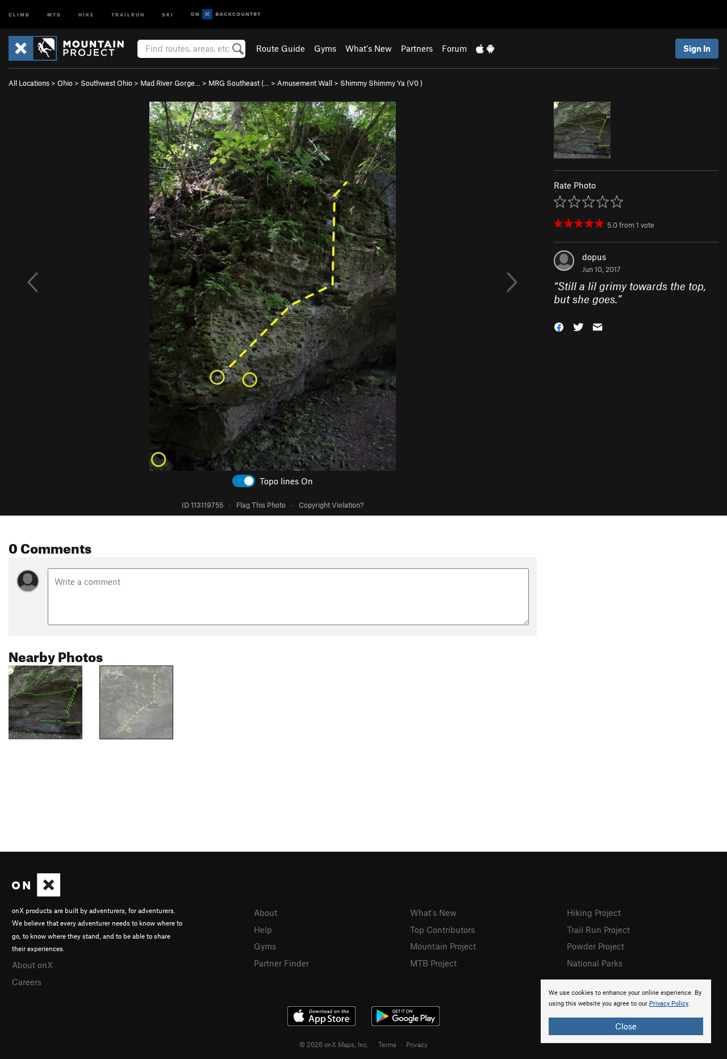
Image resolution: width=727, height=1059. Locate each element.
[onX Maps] (36, 893)
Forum (454, 48)
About (265, 912)
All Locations (29, 82)
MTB (54, 14)
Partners (417, 48)
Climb (19, 14)
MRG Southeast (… (238, 82)
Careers (26, 982)
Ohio (65, 82)
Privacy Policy (668, 1003)
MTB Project (433, 963)
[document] (626, 1011)
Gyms (325, 48)
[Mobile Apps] (485, 48)
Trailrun (128, 14)
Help (263, 929)
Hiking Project (594, 912)
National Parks (594, 963)
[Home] (72, 48)
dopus (594, 257)
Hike (86, 14)
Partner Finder (281, 963)
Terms (387, 1044)
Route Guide (280, 48)
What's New (368, 48)
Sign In (697, 48)
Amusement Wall (304, 82)
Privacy (417, 1044)
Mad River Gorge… (170, 82)
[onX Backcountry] (225, 14)
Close (626, 1026)
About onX (32, 965)
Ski (168, 14)
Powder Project (595, 946)
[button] (559, 325)
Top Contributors (442, 929)
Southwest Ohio (106, 82)
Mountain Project (443, 946)
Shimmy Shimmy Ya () (381, 82)
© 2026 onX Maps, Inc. (334, 1044)
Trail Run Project (598, 929)
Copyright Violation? (331, 504)
